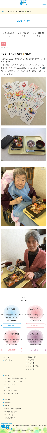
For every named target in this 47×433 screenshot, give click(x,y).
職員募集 (7, 399)
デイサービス (9, 387)
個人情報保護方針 (10, 412)
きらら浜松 (34, 325)
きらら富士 (11, 325)
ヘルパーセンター (10, 390)
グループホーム (9, 384)
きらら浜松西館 (11, 350)
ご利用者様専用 (9, 418)
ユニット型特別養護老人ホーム (15, 378)
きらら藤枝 (34, 350)
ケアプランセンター (11, 393)
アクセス (7, 406)
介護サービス (9, 375)
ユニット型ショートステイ (13, 381)
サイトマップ (9, 415)
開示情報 (7, 402)
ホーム (6, 357)
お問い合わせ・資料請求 (12, 409)
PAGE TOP (23, 300)
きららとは (8, 360)
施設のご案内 (32, 357)
